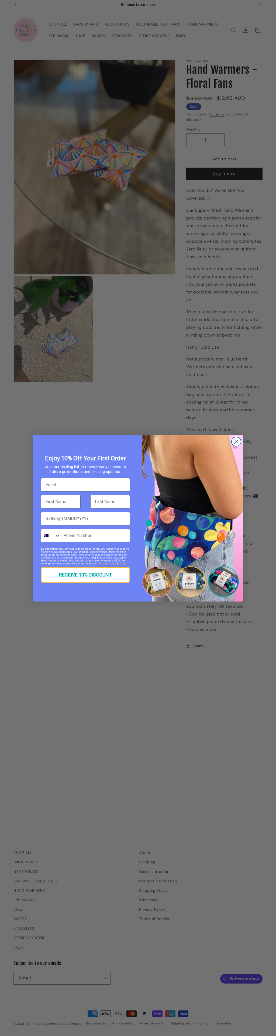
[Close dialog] (236, 441)
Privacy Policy (107, 563)
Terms (123, 563)
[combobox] (51, 535)
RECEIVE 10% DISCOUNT (85, 575)
